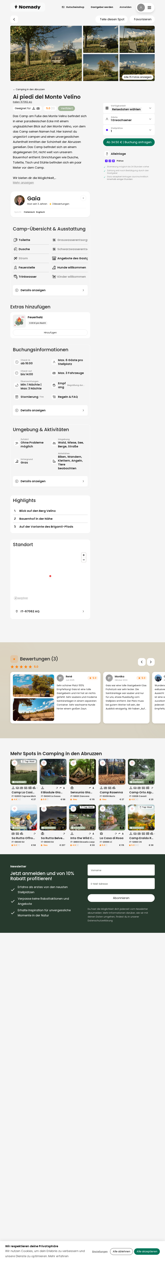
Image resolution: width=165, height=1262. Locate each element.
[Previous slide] (142, 662)
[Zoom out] (83, 559)
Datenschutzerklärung (100, 920)
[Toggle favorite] (14, 763)
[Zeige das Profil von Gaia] (83, 198)
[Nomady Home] (28, 7)
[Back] (14, 19)
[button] (129, 108)
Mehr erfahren (58, 1256)
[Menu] (145, 8)
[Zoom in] (83, 555)
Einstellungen (100, 1251)
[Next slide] (151, 662)
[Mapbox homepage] (21, 598)
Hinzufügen (50, 332)
